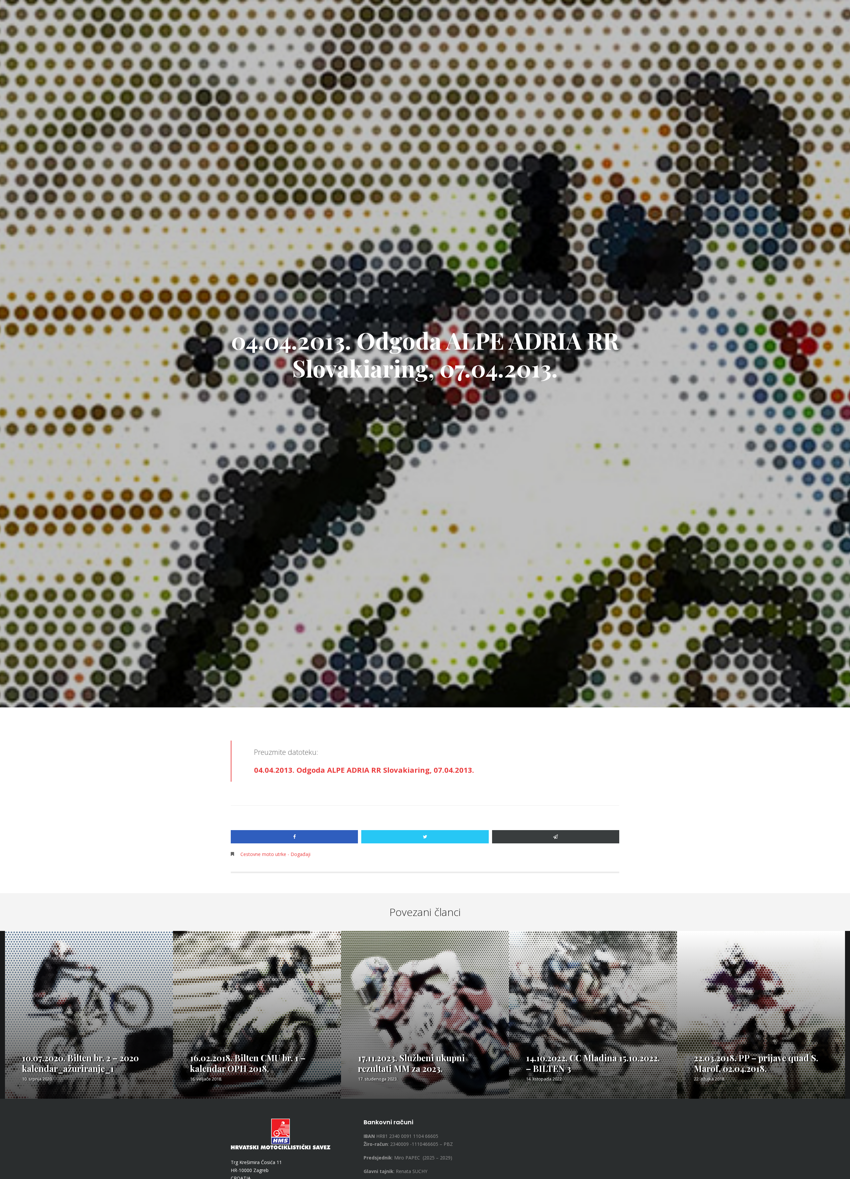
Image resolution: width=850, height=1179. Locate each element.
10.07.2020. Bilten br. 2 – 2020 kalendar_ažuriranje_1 (80, 1063)
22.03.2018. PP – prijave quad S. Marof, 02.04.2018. (756, 1063)
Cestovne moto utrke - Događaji (275, 854)
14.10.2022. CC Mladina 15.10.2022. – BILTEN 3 (593, 1063)
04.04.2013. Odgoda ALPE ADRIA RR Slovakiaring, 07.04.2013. (364, 770)
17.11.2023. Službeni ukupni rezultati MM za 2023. (411, 1063)
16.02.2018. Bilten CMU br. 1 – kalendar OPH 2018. (247, 1063)
